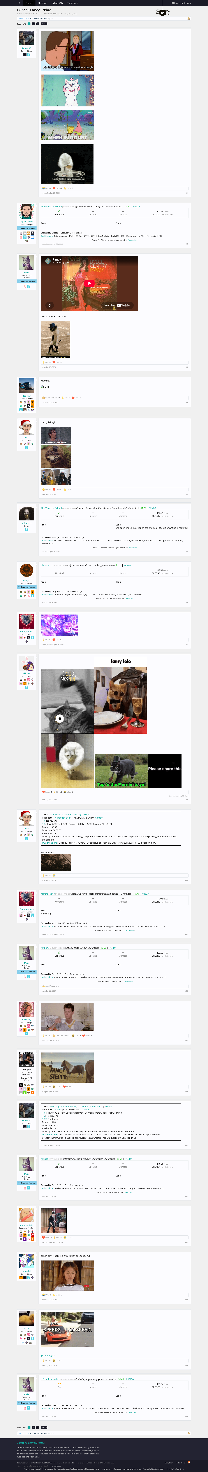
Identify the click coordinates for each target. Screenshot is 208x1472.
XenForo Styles (86, 1463)
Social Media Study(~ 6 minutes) (64, 814)
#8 (187, 645)
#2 (187, 244)
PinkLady (26, 1019)
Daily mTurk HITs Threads (38, 14)
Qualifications (47, 236)
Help (178, 1463)
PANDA (136, 206)
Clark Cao (45, 565)
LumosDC (63, 14)
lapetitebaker (27, 222)
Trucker (27, 396)
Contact (99, 817)
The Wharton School (51, 206)
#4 (187, 403)
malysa (26, 580)
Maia (26, 272)
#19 (186, 1365)
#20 (186, 1416)
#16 (186, 1196)
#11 (186, 934)
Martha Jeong (48, 893)
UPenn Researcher (50, 1379)
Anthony (45, 947)
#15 (186, 1145)
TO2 (44, 1118)
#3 (187, 367)
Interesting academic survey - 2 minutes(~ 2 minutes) (75, 1106)
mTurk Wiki (57, 3)
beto (27, 437)
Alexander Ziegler (63, 817)
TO (43, 823)
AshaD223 (26, 523)
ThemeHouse (55, 1466)
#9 (187, 800)
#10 (186, 880)
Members (42, 3)
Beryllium (169, 1463)
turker (27, 1328)
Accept (86, 814)
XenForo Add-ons (70, 1463)
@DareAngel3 (48, 1355)
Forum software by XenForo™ (39, 1463)
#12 (186, 991)
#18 (186, 1300)
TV (43, 820)
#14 (186, 1092)
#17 (186, 1242)
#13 (186, 1041)
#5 (187, 494)
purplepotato (26, 1225)
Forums (29, 3)
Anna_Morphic (27, 631)
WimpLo (45, 1091)
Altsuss (58, 1109)
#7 (187, 603)
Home (19, 3)
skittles (26, 673)
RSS (189, 1462)
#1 (187, 193)
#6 (187, 552)
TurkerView (133, 240)
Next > (44, 24)
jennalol (27, 1271)
